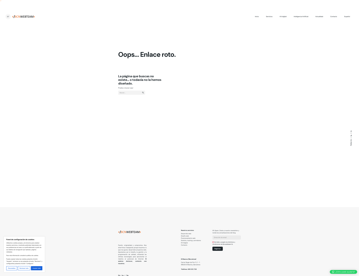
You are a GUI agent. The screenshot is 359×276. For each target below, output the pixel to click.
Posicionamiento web (188, 238)
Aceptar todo (37, 268)
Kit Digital (184, 243)
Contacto (184, 245)
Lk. (351, 131)
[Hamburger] (8, 16)
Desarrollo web (186, 233)
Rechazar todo (24, 268)
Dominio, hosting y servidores (191, 240)
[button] (343, 272)
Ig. (351, 135)
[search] (143, 93)
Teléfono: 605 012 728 (189, 269)
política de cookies (32, 255)
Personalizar (12, 268)
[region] (24, 254)
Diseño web (185, 236)
